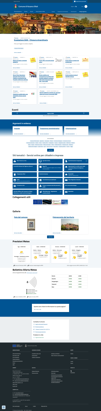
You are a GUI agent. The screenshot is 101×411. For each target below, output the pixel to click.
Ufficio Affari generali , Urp (18, 382)
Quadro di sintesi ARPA (33, 297)
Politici (14, 363)
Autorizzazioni (34, 355)
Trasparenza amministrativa (63, 11)
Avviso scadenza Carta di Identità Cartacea (71, 75)
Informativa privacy (55, 371)
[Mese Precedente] (17, 113)
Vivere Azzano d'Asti (40, 11)
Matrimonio (69, 142)
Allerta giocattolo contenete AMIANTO (20, 61)
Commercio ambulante (30, 142)
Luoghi (71, 361)
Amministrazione (18, 11)
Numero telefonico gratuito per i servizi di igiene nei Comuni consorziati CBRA (50, 93)
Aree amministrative (17, 353)
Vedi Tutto (50, 237)
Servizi (31, 11)
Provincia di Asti (35, 373)
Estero (40, 142)
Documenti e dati (16, 355)
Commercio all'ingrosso (58, 140)
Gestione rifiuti (45, 142)
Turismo (68, 146)
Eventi (71, 363)
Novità (25, 11)
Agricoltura (42, 140)
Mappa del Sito (44, 406)
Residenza (71, 144)
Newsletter (72, 372)
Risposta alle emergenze (33, 146)
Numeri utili (15, 386)
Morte (29, 144)
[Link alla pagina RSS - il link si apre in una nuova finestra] (76, 6)
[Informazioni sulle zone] (32, 273)
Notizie (71, 353)
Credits (34, 406)
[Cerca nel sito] (85, 6)
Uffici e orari (15, 384)
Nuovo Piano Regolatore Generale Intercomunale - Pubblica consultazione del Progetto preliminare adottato (20, 77)
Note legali (53, 373)
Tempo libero (55, 146)
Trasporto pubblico (62, 146)
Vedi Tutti (50, 150)
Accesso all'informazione (34, 140)
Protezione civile (65, 144)
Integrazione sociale (62, 142)
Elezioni (37, 142)
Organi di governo (16, 359)
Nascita (33, 144)
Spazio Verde (40, 146)
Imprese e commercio (55, 353)
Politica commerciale (46, 144)
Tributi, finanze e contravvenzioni (57, 355)
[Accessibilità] (4, 407)
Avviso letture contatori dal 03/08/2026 (72, 61)
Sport (45, 146)
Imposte (53, 11)
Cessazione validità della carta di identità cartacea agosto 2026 (20, 95)
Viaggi (71, 146)
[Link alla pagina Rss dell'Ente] (71, 371)
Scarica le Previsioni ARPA (20, 265)
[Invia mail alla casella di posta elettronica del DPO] (19, 393)
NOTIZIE (16, 38)
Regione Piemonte (17, 1)
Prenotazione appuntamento (56, 381)
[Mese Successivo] (84, 113)
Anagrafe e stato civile (36, 353)
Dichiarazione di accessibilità (56, 375)
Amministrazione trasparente (57, 376)
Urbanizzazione (74, 11)
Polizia (53, 144)
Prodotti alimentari (58, 144)
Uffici (14, 364)
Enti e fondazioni (16, 357)
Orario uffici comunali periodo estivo (46, 61)
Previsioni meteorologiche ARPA (36, 265)
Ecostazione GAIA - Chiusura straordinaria (31, 40)
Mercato (73, 142)
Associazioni (47, 140)
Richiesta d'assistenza (55, 382)
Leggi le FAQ (53, 378)
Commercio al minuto (67, 140)
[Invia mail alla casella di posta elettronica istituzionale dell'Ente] (22, 379)
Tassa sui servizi (49, 146)
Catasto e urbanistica (36, 357)
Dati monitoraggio (16, 406)
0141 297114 (19, 375)
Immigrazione (51, 142)
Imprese (56, 142)
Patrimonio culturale (38, 144)
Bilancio (51, 140)
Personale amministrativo (18, 361)
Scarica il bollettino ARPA (20, 297)
